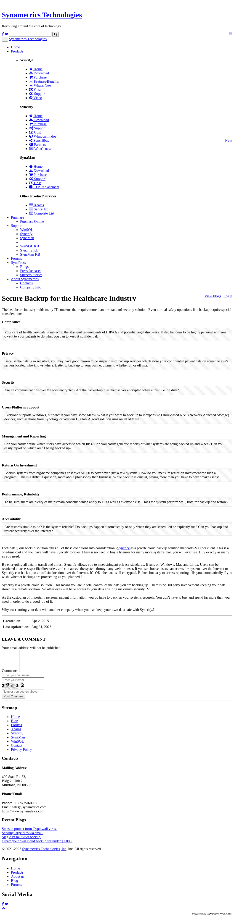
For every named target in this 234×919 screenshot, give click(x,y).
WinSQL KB (29, 246)
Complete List (43, 213)
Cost (37, 90)
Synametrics (42, 15)
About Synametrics (25, 279)
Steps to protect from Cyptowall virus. (29, 829)
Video (37, 98)
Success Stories (31, 275)
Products (17, 51)
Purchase (40, 77)
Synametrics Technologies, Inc (44, 849)
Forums (16, 258)
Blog (14, 721)
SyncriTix (40, 209)
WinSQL (26, 230)
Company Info (30, 287)
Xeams (38, 205)
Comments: (10, 671)
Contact (16, 745)
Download (41, 73)
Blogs (24, 267)
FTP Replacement (45, 187)
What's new (42, 149)
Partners (39, 145)
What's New (42, 85)
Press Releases (30, 271)
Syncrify (26, 234)
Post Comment (14, 696)
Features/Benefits (46, 81)
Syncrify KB (29, 250)
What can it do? (44, 136)
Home (15, 47)
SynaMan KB (30, 254)
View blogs (213, 296)
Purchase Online (32, 221)
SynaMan (27, 238)
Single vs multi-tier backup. (21, 837)
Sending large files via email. (22, 833)
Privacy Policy (21, 749)
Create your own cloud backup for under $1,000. (37, 841)
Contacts (26, 283)
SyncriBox (40, 140)
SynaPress (18, 262)
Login (227, 296)
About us (17, 876)
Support (39, 94)
